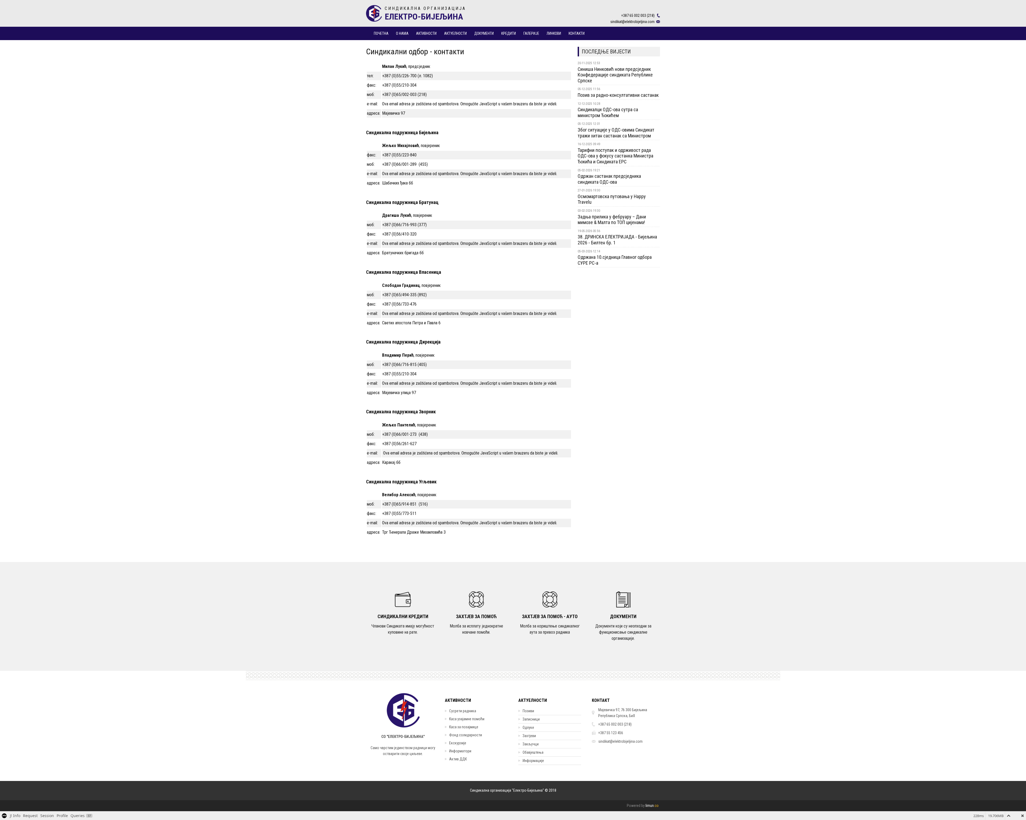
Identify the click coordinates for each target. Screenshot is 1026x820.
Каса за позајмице (463, 727)
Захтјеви (529, 736)
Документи (484, 33)
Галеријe (531, 33)
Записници (531, 719)
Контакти (577, 33)
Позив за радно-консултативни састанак (618, 95)
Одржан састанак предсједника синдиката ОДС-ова (609, 179)
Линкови (554, 33)
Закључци (531, 744)
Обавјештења (533, 752)
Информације (533, 761)
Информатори (460, 751)
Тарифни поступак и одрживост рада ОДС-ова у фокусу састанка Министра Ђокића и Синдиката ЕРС (615, 155)
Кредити (508, 33)
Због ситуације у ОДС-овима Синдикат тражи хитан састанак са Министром (616, 132)
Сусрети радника (462, 711)
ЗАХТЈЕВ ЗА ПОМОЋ (476, 616)
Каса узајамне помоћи (466, 719)
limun (652, 805)
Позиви (528, 711)
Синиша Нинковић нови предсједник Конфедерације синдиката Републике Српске (615, 74)
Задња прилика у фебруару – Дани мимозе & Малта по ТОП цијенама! (612, 219)
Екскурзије (457, 743)
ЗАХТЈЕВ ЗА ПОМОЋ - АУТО (550, 616)
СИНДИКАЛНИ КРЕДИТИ (403, 616)
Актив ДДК (458, 759)
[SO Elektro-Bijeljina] (374, 10)
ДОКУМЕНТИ (623, 616)
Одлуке (528, 727)
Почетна (381, 33)
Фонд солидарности (465, 735)
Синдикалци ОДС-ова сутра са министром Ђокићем (608, 112)
